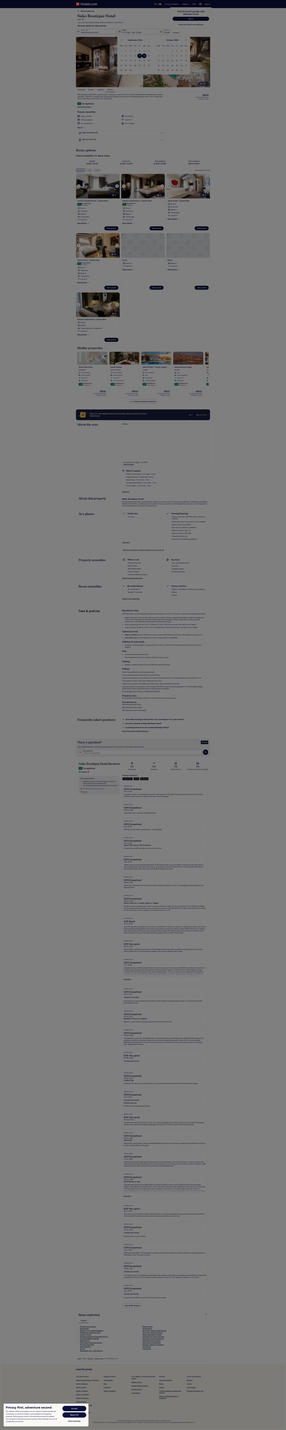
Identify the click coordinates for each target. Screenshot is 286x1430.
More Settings (74, 1421)
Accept (74, 1408)
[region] (46, 1414)
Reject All (74, 1415)
